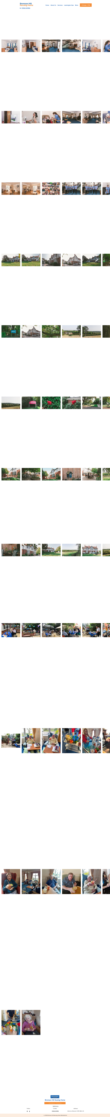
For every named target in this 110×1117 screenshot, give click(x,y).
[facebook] (29, 1111)
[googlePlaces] (27, 1111)
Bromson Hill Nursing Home (55, 1100)
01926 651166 (26, 8)
